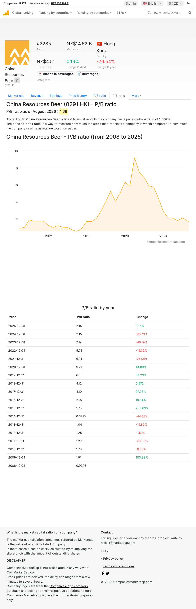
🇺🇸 (150, 3)
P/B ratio (119, 96)
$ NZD (174, 3)
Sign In (131, 3)
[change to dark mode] (188, 3)
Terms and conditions (118, 566)
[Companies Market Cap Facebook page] (103, 574)
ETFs (120, 13)
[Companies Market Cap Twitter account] (107, 574)
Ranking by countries (53, 13)
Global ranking (22, 13)
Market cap (16, 96)
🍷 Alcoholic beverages (56, 74)
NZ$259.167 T (60, 3)
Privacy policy (113, 558)
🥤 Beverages (87, 74)
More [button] (135, 96)
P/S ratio (99, 96)
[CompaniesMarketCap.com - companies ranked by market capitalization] (6, 12)
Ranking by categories (93, 13)
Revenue (37, 96)
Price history (78, 96)
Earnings (56, 96)
